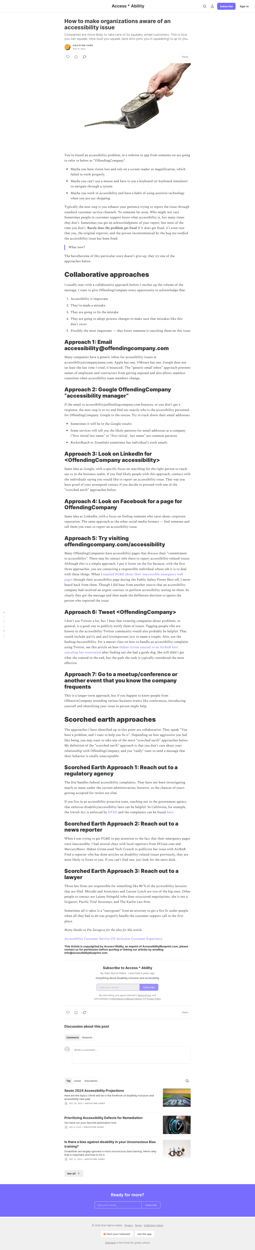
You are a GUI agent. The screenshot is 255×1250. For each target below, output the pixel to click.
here (170, 812)
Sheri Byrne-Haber (83, 45)
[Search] (204, 6)
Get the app (145, 1234)
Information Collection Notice (126, 998)
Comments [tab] (72, 1037)
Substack (110, 1242)
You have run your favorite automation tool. (90, 1122)
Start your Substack (118, 1234)
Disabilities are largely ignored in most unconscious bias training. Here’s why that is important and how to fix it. (110, 1152)
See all (71, 1173)
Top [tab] (68, 1080)
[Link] (59, 274)
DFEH (112, 812)
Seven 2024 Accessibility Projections (94, 1091)
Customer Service (97, 938)
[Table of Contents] (3, 625)
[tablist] (79, 1037)
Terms (138, 1225)
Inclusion (123, 938)
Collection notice (153, 1225)
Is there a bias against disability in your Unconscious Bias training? (110, 1144)
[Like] (67, 56)
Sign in (244, 6)
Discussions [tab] (90, 1080)
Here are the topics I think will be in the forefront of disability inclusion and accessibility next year (109, 1097)
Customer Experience (146, 938)
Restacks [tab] (87, 1037)
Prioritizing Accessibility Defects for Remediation (103, 1118)
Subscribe (226, 6)
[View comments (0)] (76, 56)
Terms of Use (144, 995)
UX (113, 938)
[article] (127, 1099)
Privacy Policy (154, 998)
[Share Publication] (212, 6)
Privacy (129, 1225)
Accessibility (73, 938)
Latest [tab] (77, 1080)
